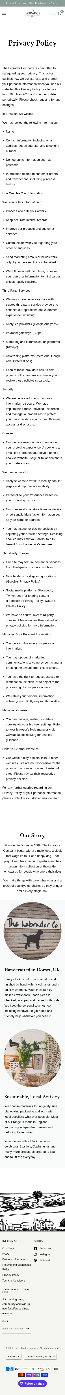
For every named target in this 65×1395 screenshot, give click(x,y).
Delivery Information (14, 1259)
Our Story (8, 1248)
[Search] (53, 13)
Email (5, 1321)
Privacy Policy (10, 1274)
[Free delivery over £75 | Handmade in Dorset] (32, 3)
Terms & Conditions (13, 1280)
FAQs (5, 1253)
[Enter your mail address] (27, 1328)
